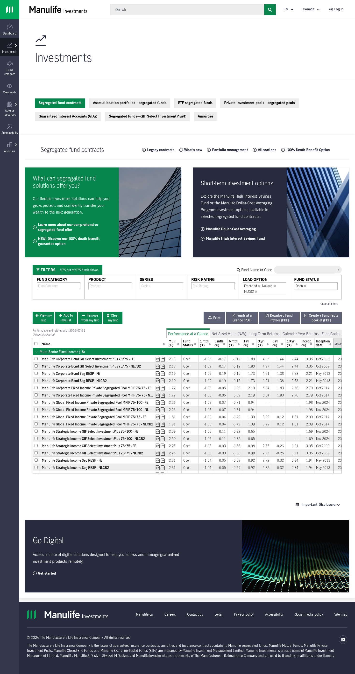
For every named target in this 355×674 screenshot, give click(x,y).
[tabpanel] (187, 366)
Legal (218, 614)
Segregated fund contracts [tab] (60, 103)
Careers (170, 614)
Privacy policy (244, 614)
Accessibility (274, 614)
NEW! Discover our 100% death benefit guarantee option (69, 241)
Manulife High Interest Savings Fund (235, 238)
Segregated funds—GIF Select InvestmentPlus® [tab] (147, 116)
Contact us (195, 614)
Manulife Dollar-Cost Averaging (231, 229)
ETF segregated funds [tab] (195, 103)
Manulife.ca (144, 614)
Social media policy (309, 614)
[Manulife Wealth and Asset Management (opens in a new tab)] (343, 639)
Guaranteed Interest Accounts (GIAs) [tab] (68, 116)
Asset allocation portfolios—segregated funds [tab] (129, 103)
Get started (47, 573)
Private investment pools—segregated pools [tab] (259, 103)
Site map (340, 614)
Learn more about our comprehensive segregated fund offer (68, 227)
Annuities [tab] (205, 116)
